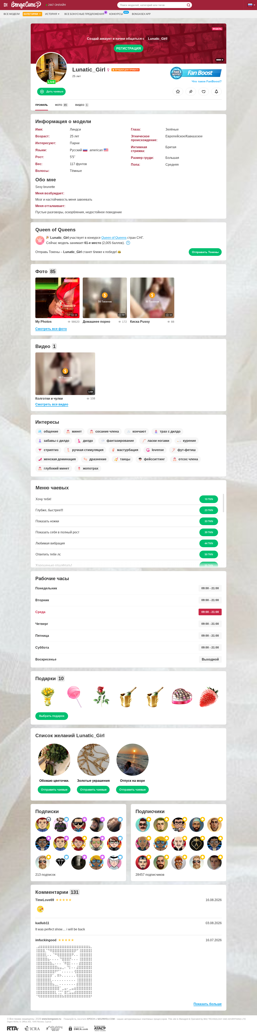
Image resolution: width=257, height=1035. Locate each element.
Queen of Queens (113, 237)
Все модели (12, 14)
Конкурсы (116, 14)
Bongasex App (141, 14)
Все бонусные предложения (84, 14)
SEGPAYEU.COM (106, 1019)
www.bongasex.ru (51, 1019)
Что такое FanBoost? (207, 81)
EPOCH (91, 1019)
